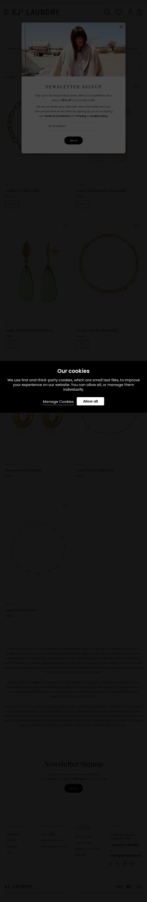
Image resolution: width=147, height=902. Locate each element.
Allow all (90, 401)
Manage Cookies (58, 401)
